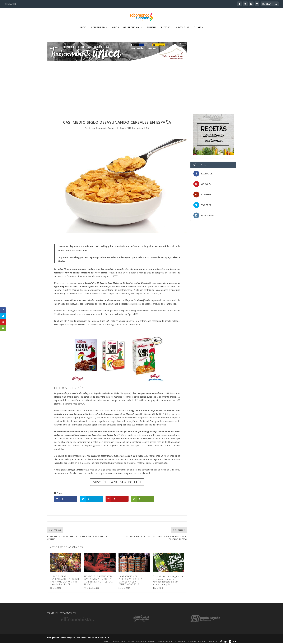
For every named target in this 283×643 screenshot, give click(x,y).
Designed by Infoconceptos (61, 637)
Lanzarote (141, 641)
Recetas (166, 27)
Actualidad (98, 27)
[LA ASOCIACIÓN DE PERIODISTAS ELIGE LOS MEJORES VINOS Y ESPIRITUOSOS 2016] (134, 562)
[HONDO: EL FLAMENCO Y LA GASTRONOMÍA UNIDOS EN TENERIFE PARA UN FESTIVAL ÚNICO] (100, 562)
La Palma (191, 641)
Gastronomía (131, 27)
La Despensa (182, 27)
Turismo (152, 27)
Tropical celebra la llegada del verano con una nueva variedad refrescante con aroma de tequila (168, 580)
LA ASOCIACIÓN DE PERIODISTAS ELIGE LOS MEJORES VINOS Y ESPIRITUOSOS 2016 (131, 580)
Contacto (212, 641)
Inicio (83, 27)
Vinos (115, 27)
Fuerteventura (165, 641)
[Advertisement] (141, 83)
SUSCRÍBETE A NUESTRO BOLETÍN (117, 482)
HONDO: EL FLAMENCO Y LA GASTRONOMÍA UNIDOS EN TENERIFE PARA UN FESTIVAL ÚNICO (98, 580)
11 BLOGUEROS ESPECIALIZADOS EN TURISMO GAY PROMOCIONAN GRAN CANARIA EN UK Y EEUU (65, 580)
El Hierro (152, 641)
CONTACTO (10, 4)
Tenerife (115, 641)
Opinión (198, 27)
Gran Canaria (127, 641)
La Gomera (179, 641)
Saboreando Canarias (106, 128)
